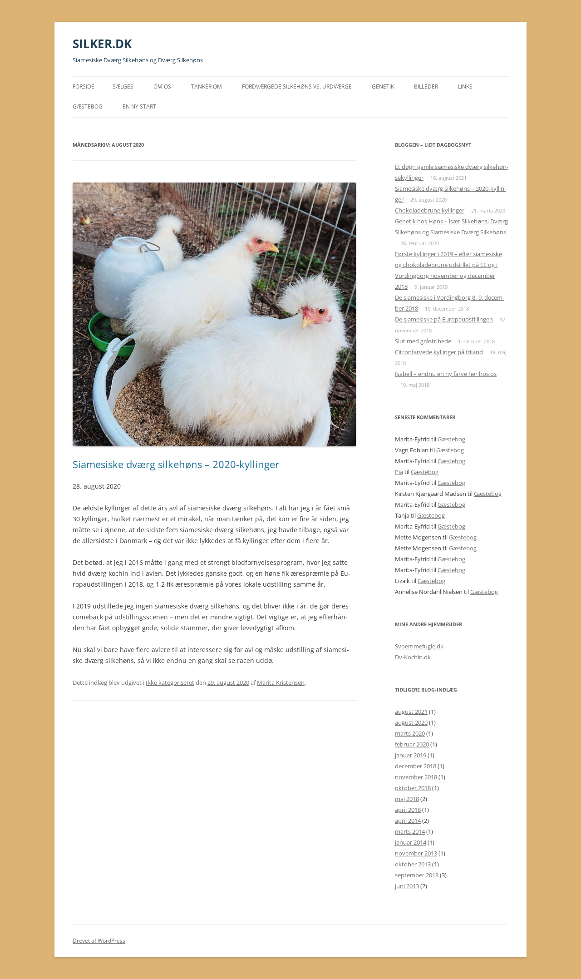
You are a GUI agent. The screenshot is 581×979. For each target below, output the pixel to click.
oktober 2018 (413, 788)
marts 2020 (410, 733)
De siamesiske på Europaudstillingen (444, 319)
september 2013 (416, 875)
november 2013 (416, 853)
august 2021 (411, 711)
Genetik (383, 86)
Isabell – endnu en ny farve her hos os (446, 374)
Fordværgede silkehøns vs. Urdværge (297, 86)
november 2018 (416, 777)
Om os (162, 86)
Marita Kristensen (281, 682)
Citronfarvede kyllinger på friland (439, 352)
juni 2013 (407, 886)
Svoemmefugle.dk (419, 646)
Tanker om (206, 86)
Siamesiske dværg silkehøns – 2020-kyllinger (176, 464)
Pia (399, 472)
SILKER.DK (102, 43)
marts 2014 (410, 831)
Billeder (426, 86)
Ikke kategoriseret (170, 682)
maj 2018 (407, 799)
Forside (83, 86)
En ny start (139, 106)
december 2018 (415, 766)
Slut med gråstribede (423, 341)
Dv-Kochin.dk (413, 657)
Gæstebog (88, 106)
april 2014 (408, 820)
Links (465, 86)
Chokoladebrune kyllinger (429, 210)
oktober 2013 (413, 864)
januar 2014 (410, 842)
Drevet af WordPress (99, 940)
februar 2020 (412, 744)
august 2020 (411, 722)
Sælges (123, 86)
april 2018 (408, 810)
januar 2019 (410, 755)
